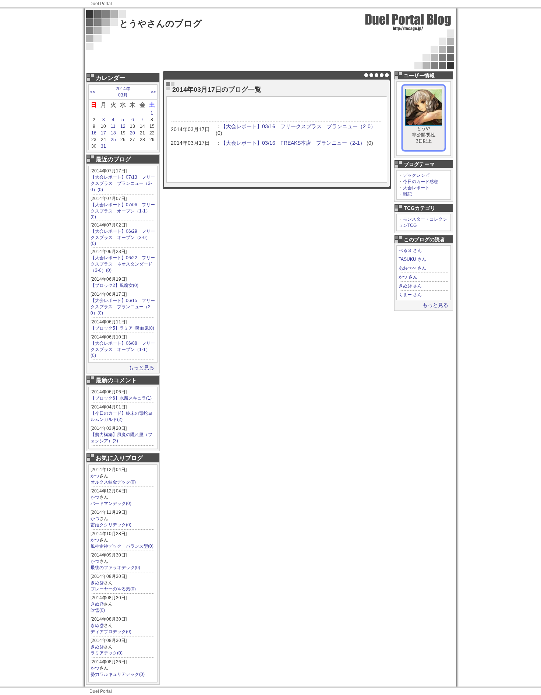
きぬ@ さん (410, 285)
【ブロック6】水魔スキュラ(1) (121, 398)
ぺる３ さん (410, 250)
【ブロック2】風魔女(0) (114, 285)
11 (113, 126)
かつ (95, 475)
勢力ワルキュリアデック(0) (118, 674)
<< (92, 92)
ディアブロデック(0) (111, 631)
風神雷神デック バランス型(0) (122, 546)
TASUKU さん (412, 259)
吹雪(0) (98, 610)
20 (132, 133)
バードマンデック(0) (111, 503)
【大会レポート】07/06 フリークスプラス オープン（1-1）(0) (123, 211)
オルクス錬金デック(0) (113, 482)
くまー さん (410, 294)
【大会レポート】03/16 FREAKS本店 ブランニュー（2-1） (293, 143)
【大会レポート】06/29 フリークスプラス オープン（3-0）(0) (123, 237)
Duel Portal (100, 3)
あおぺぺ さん (412, 268)
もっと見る (141, 368)
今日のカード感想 (420, 181)
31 (103, 146)
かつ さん (408, 277)
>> (153, 92)
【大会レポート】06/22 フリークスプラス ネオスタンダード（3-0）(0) (123, 264)
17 (103, 133)
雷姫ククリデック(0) (111, 524)
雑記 (407, 194)
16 (93, 133)
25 (113, 139)
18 (113, 133)
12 (122, 126)
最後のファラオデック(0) (115, 567)
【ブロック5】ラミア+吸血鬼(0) (122, 328)
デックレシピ (416, 175)
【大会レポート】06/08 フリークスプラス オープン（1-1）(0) (123, 349)
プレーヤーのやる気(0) (113, 589)
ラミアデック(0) (107, 653)
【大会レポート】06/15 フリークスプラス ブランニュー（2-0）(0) (123, 307)
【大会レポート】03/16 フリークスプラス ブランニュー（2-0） (298, 126)
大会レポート (416, 187)
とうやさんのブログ (160, 23)
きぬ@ (97, 582)
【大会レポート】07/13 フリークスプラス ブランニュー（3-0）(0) (123, 183)
